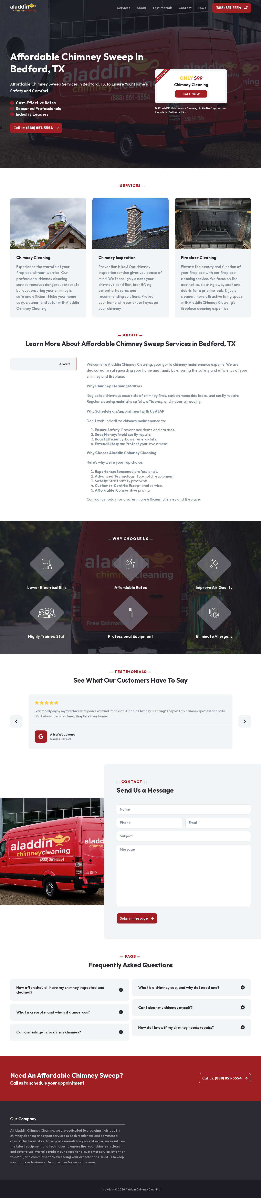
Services (123, 8)
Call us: (33, 127)
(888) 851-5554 (228, 7)
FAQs (202, 8)
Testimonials (163, 8)
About (141, 8)
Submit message (134, 918)
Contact (185, 8)
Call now (191, 94)
